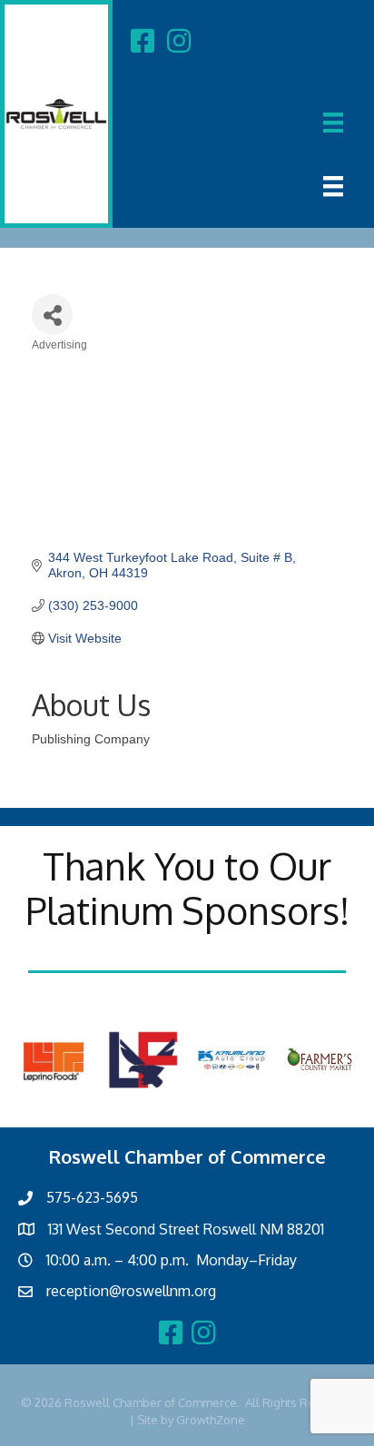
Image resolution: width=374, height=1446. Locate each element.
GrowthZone (210, 1419)
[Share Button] (52, 314)
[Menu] (333, 122)
